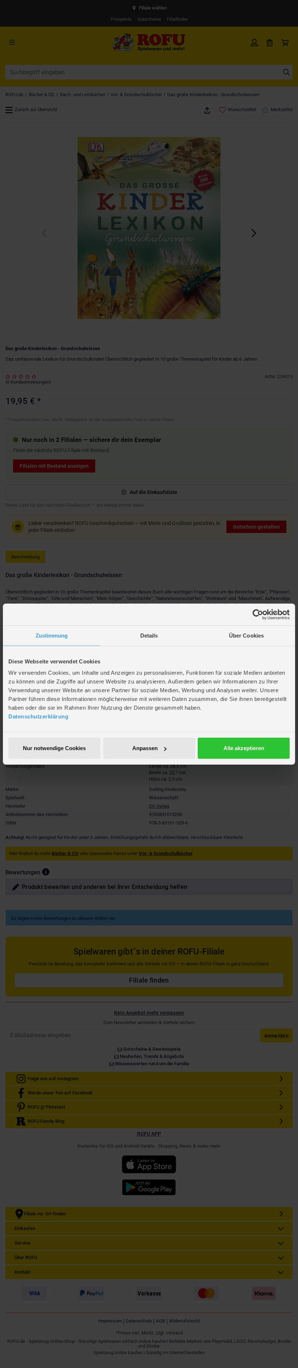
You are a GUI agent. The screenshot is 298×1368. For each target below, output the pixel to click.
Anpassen (145, 748)
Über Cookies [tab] (246, 635)
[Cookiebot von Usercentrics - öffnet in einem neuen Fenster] (258, 614)
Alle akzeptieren (244, 748)
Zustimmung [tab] (52, 635)
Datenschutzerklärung (38, 716)
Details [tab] (149, 635)
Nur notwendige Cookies (54, 748)
